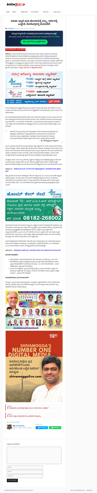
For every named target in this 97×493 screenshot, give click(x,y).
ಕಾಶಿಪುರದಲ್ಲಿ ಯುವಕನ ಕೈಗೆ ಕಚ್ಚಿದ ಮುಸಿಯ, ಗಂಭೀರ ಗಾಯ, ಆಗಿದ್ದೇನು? (27, 408)
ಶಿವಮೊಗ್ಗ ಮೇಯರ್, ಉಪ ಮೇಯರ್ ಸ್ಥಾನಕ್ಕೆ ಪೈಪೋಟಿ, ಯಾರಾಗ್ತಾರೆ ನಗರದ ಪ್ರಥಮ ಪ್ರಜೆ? (33, 170)
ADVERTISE (89, 491)
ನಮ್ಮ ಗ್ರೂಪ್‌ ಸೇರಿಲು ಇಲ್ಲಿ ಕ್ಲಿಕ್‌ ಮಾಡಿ (34, 41)
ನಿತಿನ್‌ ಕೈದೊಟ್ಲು (10, 29)
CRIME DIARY (24, 12)
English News (57, 12)
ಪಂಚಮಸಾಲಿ (47, 54)
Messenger (42, 427)
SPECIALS (45, 12)
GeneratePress (29, 491)
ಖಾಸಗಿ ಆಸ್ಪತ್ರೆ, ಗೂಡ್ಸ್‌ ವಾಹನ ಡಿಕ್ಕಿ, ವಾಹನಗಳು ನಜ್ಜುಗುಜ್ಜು (24, 416)
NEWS (14, 12)
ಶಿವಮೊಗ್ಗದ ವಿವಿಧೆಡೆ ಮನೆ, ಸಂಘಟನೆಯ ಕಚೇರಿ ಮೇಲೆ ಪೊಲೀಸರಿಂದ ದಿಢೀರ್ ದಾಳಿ (37, 250)
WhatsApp (56, 427)
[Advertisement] (80, 43)
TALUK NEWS (34, 12)
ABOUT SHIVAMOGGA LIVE (77, 491)
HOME (7, 12)
